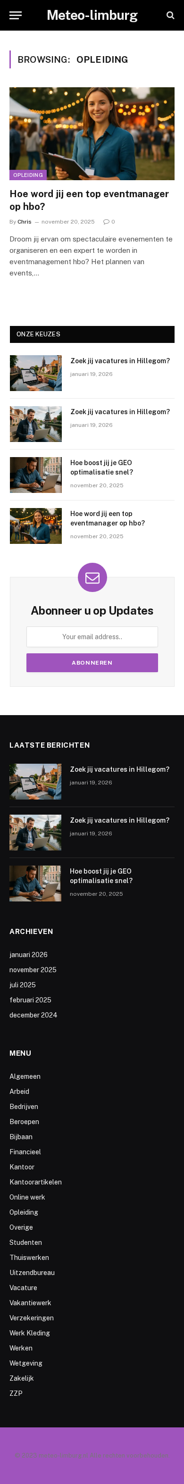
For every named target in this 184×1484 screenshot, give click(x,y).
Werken (21, 1348)
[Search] (170, 15)
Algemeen (25, 1076)
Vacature (23, 1288)
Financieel (25, 1152)
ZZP (16, 1393)
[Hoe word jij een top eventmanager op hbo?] (92, 133)
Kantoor (21, 1167)
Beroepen (24, 1122)
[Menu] (15, 15)
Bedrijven (23, 1106)
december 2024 (33, 1015)
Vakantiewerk (30, 1303)
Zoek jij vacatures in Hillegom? (120, 361)
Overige (21, 1227)
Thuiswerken (29, 1257)
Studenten (25, 1242)
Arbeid (19, 1091)
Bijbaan (21, 1137)
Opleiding (28, 175)
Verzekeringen (31, 1318)
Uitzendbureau (32, 1272)
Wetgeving (25, 1363)
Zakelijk (21, 1378)
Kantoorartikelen (35, 1182)
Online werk (27, 1197)
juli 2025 (22, 985)
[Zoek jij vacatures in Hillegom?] (36, 373)
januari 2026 (28, 955)
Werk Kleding (29, 1333)
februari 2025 (30, 1000)
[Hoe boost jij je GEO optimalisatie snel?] (36, 475)
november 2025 (33, 970)
